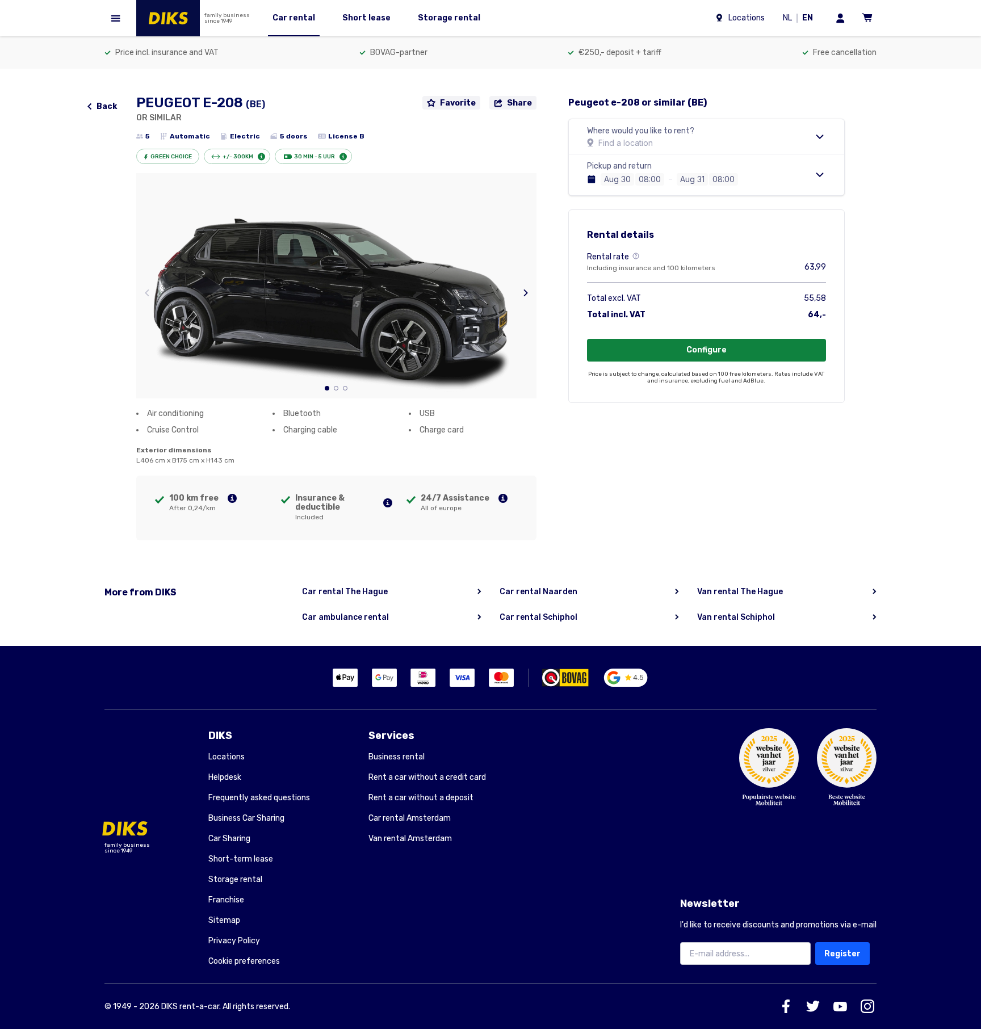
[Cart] (867, 18)
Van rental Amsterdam (410, 838)
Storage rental (235, 879)
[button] (327, 388)
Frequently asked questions (259, 798)
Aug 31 (692, 179)
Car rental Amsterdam (409, 818)
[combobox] (649, 179)
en (810, 19)
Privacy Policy (234, 941)
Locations (226, 757)
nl (789, 19)
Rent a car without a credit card (427, 777)
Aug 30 (617, 179)
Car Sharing (229, 838)
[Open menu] (115, 18)
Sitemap (224, 920)
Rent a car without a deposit (420, 798)
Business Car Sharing (246, 818)
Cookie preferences (244, 961)
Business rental (396, 757)
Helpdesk (224, 777)
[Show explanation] (232, 498)
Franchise (226, 900)
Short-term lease (240, 859)
